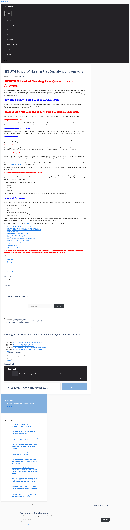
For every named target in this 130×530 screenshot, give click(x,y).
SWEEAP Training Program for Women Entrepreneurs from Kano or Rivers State (25, 487)
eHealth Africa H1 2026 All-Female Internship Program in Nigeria (22, 425)
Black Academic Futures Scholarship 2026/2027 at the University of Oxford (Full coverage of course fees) (24, 494)
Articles (14, 319)
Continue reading (24, 524)
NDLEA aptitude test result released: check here (21, 238)
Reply (9, 360)
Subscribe (59, 306)
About (9, 49)
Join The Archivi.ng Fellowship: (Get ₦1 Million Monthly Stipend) (24, 432)
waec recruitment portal (14, 247)
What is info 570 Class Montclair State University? (27, 342)
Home (9, 20)
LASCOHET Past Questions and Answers (17, 322)
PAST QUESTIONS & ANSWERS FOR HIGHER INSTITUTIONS (24, 230)
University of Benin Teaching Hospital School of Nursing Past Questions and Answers (30, 321)
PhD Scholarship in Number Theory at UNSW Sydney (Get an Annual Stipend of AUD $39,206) (24, 461)
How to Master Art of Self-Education (23, 346)
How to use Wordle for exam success (18, 233)
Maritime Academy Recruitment (16, 235)
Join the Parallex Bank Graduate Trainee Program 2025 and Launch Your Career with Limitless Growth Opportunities (24, 479)
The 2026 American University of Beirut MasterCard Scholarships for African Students (24, 446)
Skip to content (5, 1)
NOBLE (9, 351)
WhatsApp (27, 223)
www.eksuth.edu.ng (16, 164)
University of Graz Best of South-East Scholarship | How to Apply (23, 454)
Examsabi (8, 6)
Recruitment (11, 30)
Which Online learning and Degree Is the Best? (26, 344)
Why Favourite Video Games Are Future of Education (28, 349)
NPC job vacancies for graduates (16, 242)
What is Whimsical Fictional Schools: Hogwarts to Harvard (30, 347)
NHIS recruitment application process (18, 240)
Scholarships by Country (14, 25)
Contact (9, 54)
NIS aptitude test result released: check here (20, 237)
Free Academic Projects (14, 231)
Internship (10, 40)
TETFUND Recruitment (14, 244)
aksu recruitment (12, 245)
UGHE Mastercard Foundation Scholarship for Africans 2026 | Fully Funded (25, 439)
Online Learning (12, 44)
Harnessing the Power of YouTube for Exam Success (22, 228)
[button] (5, 60)
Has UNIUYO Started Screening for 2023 (19, 226)
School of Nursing (22, 319)
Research (10, 35)
